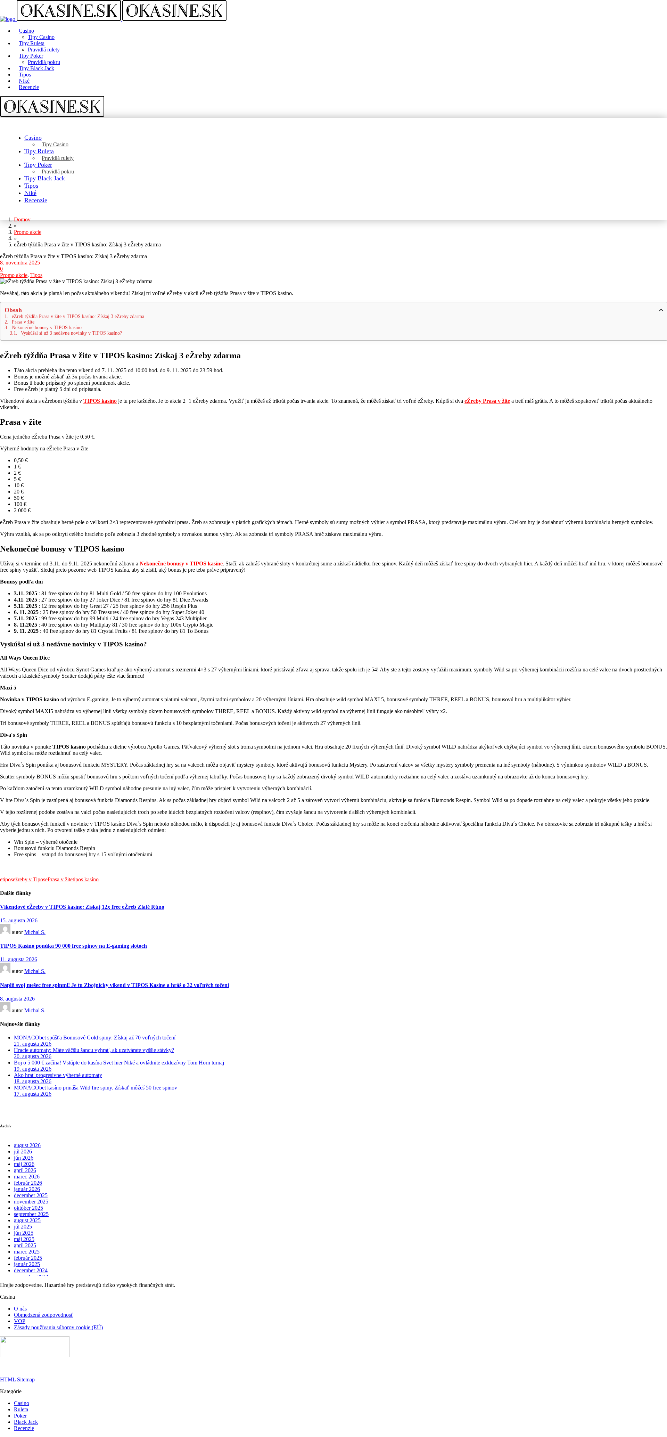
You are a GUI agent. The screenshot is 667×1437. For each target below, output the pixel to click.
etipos (6, 879)
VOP (19, 1321)
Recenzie (24, 1428)
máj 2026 (24, 1164)
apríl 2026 (25, 1170)
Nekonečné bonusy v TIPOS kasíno (47, 327)
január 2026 (27, 1189)
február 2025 (28, 1258)
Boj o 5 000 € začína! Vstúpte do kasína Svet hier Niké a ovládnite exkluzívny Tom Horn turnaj (119, 1062)
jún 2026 (23, 1158)
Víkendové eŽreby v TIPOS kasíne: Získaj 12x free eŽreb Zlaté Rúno (82, 907)
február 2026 (28, 1183)
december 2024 (31, 1270)
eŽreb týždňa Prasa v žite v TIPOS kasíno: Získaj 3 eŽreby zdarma (78, 316)
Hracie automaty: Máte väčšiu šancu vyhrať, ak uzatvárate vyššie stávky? (94, 1050)
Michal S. (35, 932)
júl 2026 (23, 1151)
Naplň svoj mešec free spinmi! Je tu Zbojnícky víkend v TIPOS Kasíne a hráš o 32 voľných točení (114, 985)
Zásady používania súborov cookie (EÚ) (58, 1327)
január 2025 (27, 1264)
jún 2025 (23, 1233)
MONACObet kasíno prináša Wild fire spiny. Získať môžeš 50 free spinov (95, 1088)
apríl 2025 (25, 1245)
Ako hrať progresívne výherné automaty (58, 1075)
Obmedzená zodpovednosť (43, 1315)
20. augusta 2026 (32, 1056)
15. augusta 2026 (19, 920)
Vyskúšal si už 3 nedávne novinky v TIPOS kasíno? (71, 333)
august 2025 (27, 1220)
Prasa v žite (23, 322)
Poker (20, 1416)
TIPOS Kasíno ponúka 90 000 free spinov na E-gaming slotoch (73, 946)
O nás (20, 1309)
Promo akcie (13, 275)
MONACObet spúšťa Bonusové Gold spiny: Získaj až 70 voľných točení (94, 1037)
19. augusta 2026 (32, 1069)
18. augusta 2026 (32, 1081)
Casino (21, 1403)
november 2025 (31, 1202)
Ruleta (21, 1409)
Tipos (36, 275)
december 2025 (31, 1195)
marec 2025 (27, 1252)
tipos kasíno (86, 879)
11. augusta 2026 (18, 959)
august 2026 (27, 1145)
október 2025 (28, 1208)
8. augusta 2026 (17, 999)
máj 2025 (24, 1239)
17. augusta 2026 (32, 1094)
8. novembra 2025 (20, 263)
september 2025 (31, 1214)
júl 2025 (23, 1227)
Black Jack (26, 1422)
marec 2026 (27, 1176)
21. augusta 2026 (32, 1044)
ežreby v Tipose (30, 879)
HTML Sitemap (17, 1379)
